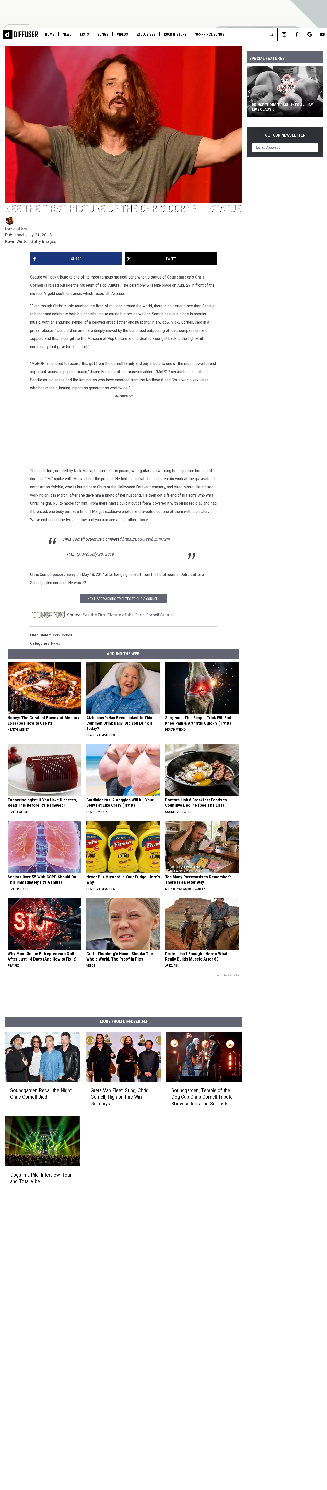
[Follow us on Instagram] (284, 34)
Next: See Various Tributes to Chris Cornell (123, 599)
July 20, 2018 (102, 554)
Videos (122, 34)
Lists (84, 34)
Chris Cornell (62, 635)
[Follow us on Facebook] (296, 34)
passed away (64, 574)
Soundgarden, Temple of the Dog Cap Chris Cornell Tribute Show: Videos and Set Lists (202, 1096)
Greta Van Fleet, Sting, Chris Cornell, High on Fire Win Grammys (119, 1096)
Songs (102, 34)
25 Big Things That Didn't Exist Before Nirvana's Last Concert (285, 107)
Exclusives (145, 34)
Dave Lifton (16, 228)
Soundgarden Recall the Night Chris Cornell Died (41, 1093)
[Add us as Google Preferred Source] (309, 34)
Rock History (175, 34)
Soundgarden (179, 277)
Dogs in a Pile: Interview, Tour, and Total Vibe (41, 1177)
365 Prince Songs (209, 34)
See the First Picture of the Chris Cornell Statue (128, 614)
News (67, 34)
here (143, 519)
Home (49, 34)
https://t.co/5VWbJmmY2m (146, 539)
